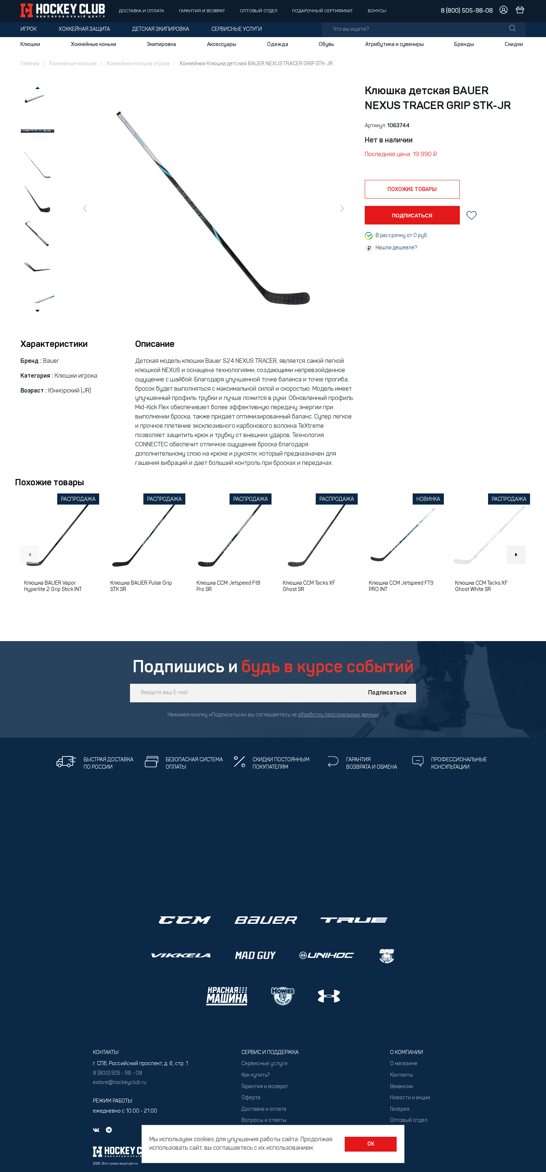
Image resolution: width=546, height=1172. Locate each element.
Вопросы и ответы (263, 1120)
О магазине (403, 1064)
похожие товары (412, 189)
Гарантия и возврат (202, 11)
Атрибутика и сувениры (394, 44)
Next (516, 554)
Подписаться (387, 693)
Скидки (514, 44)
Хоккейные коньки (93, 44)
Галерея (399, 1109)
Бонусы (377, 11)
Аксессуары (221, 44)
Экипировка (161, 44)
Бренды (464, 44)
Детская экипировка (160, 29)
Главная (29, 64)
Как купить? (255, 1075)
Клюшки (30, 44)
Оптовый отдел (258, 11)
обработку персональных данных (338, 715)
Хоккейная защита (84, 29)
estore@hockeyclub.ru (119, 1083)
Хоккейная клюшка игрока (138, 64)
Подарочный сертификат (322, 11)
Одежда (277, 44)
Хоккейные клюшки (73, 64)
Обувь (326, 44)
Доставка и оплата (141, 11)
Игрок (28, 29)
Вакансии (401, 1087)
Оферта (250, 1098)
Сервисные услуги (236, 29)
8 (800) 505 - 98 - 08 (117, 1073)
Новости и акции (410, 1098)
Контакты (401, 1075)
